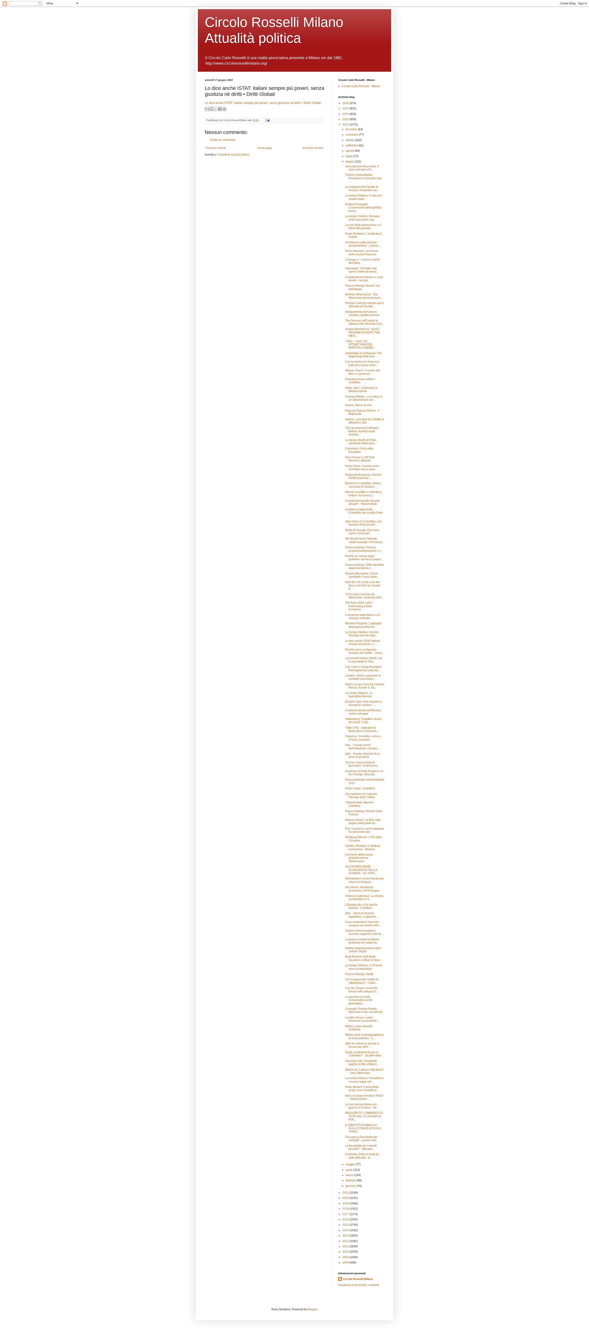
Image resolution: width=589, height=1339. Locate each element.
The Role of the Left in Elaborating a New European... (358, 606)
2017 (345, 1214)
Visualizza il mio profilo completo (358, 1285)
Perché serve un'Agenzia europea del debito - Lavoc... (364, 651)
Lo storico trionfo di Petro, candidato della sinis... (361, 441)
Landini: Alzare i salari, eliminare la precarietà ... (362, 1019)
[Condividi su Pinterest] (224, 109)
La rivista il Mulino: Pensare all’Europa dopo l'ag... (362, 218)
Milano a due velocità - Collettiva (359, 1028)
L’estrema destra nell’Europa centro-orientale (363, 712)
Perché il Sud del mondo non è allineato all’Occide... (364, 304)
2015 (345, 1224)
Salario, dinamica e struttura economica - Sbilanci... (362, 847)
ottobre (350, 140)
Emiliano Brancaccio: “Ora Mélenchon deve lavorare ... (364, 296)
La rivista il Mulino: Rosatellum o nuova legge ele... (364, 1080)
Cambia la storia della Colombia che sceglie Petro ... (364, 513)
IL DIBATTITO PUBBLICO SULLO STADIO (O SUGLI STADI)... (363, 1128)
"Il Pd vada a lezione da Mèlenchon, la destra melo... (364, 596)
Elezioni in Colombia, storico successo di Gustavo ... (363, 485)
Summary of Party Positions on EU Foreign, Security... (364, 773)
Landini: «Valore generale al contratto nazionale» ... (363, 677)
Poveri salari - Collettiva (360, 788)
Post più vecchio (313, 148)
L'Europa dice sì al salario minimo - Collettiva (361, 906)
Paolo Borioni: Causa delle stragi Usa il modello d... (362, 1088)
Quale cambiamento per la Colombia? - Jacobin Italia (363, 1054)
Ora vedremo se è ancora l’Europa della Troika (361, 795)
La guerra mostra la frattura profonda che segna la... (362, 941)
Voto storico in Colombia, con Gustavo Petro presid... (363, 523)
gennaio (351, 1186)
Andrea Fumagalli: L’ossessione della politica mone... (363, 208)
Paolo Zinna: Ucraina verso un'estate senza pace (362, 467)
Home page (264, 148)
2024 (345, 114)
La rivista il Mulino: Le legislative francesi (358, 694)
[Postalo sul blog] (211, 109)
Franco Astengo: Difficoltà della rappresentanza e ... (364, 566)
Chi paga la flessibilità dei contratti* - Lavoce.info (361, 1138)
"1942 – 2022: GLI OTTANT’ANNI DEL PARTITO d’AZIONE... (360, 345)
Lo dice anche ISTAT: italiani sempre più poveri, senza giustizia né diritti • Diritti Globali (263, 103)
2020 (345, 1198)
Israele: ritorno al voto (358, 405)
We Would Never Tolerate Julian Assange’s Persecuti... (364, 540)
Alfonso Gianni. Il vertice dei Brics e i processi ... (362, 372)
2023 (345, 119)
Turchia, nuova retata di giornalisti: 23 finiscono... (362, 764)
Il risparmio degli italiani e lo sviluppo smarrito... (362, 616)
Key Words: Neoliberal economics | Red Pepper (362, 889)
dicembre (352, 129)
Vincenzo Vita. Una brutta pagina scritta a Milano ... (362, 1062)
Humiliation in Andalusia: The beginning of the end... (363, 355)
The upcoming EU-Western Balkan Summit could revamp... (362, 431)
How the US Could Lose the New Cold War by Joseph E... (362, 585)
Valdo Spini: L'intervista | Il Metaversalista (361, 389)
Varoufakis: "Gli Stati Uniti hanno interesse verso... (361, 270)
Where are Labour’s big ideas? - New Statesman (364, 1071)
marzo (350, 1175)
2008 (345, 1262)
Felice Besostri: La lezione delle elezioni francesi (361, 252)
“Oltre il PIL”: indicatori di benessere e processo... (361, 729)
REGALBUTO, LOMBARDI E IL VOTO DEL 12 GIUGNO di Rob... (364, 1116)
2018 (345, 1208)
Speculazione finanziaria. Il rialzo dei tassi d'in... (362, 168)
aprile (349, 1169)
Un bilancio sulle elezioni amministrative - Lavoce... (362, 244)
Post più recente (216, 148)
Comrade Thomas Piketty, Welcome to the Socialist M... (364, 1010)
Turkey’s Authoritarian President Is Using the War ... (363, 178)
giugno (350, 161)
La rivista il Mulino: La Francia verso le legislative (363, 967)
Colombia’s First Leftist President (359, 450)
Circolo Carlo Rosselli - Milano (361, 86)
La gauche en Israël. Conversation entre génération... (358, 1000)
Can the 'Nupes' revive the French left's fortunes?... (361, 989)
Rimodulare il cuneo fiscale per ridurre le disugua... (364, 880)
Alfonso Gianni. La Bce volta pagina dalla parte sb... (362, 821)
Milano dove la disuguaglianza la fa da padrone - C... (364, 1036)
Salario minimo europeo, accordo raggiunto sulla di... (364, 932)
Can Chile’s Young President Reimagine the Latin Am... (363, 668)
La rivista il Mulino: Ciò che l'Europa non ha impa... (362, 634)
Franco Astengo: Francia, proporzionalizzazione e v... (364, 549)
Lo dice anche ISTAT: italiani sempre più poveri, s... (362, 642)
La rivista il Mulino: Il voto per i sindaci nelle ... (364, 197)
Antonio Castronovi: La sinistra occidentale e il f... (364, 897)
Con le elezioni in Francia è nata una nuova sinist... (362, 363)
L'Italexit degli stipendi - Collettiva (359, 804)
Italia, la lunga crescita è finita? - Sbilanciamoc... (364, 1097)
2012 (345, 1241)
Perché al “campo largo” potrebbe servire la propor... (364, 557)
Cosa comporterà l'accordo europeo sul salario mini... (363, 923)
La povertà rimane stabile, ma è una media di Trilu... (363, 660)
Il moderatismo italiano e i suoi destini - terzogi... (364, 279)
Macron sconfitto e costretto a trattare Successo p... (363, 493)
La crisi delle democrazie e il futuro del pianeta (363, 226)
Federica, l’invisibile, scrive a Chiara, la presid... (363, 738)
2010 (345, 1251)
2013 (345, 1235)
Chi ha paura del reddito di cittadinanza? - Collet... (361, 981)
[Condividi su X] (215, 109)
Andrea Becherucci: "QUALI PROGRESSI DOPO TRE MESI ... (362, 332)
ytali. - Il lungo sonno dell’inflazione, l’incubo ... (362, 746)
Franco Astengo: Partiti (359, 974)
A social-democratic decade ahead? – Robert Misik (362, 502)
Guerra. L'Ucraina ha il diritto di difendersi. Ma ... (364, 421)
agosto (350, 150)
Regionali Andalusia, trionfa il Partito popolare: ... (363, 476)
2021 (345, 1192)
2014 (345, 1230)
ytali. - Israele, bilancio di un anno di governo (362, 755)
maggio (351, 1164)
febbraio (351, 1180)
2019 (345, 1203)
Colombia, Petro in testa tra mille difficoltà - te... (362, 1156)
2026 (345, 103)
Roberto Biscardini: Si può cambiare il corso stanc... (362, 575)
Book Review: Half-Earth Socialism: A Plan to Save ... (364, 958)
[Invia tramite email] (207, 109)
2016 (345, 1219)
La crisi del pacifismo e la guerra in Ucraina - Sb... (361, 1106)
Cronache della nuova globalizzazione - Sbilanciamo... (359, 858)
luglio (349, 156)
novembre (352, 134)
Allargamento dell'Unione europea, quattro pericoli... (363, 313)
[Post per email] (267, 120)
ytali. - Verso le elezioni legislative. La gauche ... (362, 915)
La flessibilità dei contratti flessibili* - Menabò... (361, 1147)
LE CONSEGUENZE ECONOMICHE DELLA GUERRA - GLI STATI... (361, 870)
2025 (345, 108)
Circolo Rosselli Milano (358, 1279)
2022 (345, 124)
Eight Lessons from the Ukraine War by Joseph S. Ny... (364, 686)
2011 (345, 1246)
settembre (352, 145)
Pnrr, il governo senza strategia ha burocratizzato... (364, 830)
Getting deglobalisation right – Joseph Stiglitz (364, 950)
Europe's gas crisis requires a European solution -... (363, 703)
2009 (345, 1257)
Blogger (312, 1309)
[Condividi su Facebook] (220, 109)
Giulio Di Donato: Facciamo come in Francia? (362, 532)
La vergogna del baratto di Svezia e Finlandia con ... (362, 188)
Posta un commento (223, 140)
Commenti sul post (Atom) (233, 154)
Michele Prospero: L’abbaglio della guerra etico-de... (363, 625)
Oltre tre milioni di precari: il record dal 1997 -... (362, 1045)
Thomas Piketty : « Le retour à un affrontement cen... (363, 398)
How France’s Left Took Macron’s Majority (359, 459)
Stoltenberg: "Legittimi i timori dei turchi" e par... (363, 720)
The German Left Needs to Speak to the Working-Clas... (364, 322)
